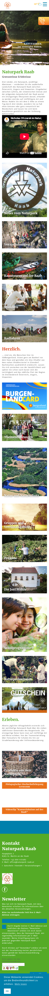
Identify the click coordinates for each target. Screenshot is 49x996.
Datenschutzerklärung (29, 953)
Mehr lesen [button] (21, 984)
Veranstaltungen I (33, 866)
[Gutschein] (24, 700)
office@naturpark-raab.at (22, 862)
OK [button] (7, 991)
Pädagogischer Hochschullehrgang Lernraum (24, 785)
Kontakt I (19, 866)
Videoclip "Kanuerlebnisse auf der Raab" (24, 810)
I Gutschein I (8, 866)
